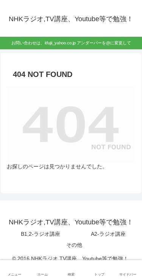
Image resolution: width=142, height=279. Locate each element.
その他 (74, 245)
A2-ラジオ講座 (108, 234)
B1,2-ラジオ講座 (40, 234)
